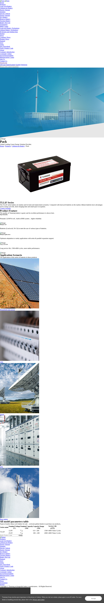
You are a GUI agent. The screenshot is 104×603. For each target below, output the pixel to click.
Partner (2, 584)
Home (2, 146)
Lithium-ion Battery (6, 8)
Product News (4, 39)
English (18, 65)
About (2, 568)
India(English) (10, 65)
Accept (93, 598)
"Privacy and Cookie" (38, 599)
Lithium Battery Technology (9, 30)
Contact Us (3, 61)
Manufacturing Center (7, 57)
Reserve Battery (5, 19)
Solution (2, 546)
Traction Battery (5, 21)
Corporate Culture (6, 54)
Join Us (2, 59)
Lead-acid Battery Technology (10, 28)
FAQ (1, 43)
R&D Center (4, 26)
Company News (5, 37)
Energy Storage (5, 10)
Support (2, 559)
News (2, 581)
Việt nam (3, 65)
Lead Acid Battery (6, 6)
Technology (4, 583)
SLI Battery (4, 17)
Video (2, 44)
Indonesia (24, 65)
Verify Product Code (6, 48)
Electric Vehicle (5, 13)
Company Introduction (7, 52)
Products (8, 146)
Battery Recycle (5, 23)
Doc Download (5, 46)
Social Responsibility (7, 55)
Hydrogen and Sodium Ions (9, 32)
